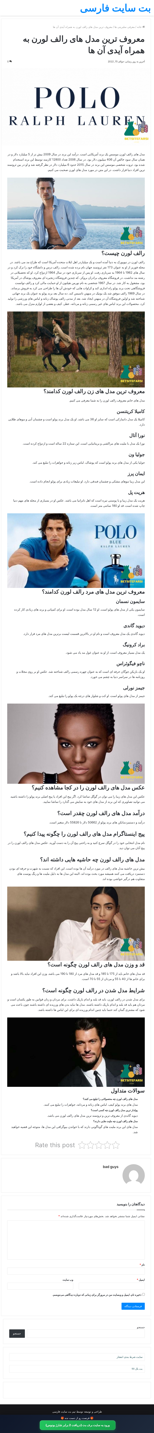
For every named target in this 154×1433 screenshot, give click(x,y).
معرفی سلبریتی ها (124, 26)
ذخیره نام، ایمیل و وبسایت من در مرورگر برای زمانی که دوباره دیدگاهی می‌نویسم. (96, 1294)
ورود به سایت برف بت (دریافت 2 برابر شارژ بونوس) (78, 1425)
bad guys (111, 1167)
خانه (139, 26)
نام (142, 1264)
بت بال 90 (137, 1368)
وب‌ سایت (68, 1279)
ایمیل (141, 1279)
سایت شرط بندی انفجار (130, 1356)
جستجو (141, 1327)
